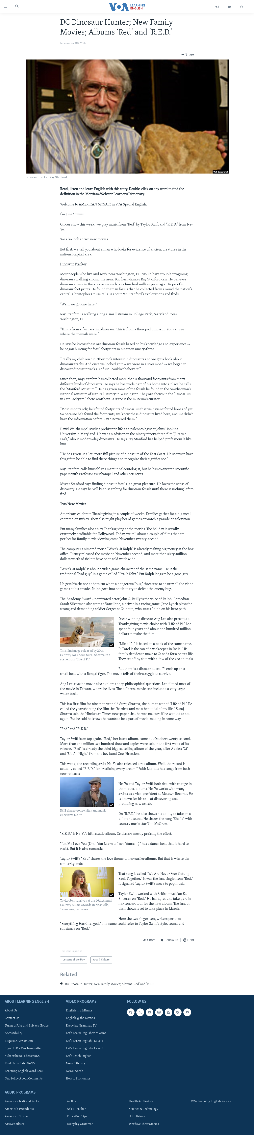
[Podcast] (178, 1012)
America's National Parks (22, 1101)
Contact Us (12, 1018)
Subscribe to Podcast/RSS (22, 1056)
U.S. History (137, 1116)
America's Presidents (19, 1109)
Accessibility (13, 1033)
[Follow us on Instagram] (159, 1012)
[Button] (187, 54)
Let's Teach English (78, 1056)
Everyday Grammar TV (81, 1025)
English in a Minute (79, 1010)
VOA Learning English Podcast (211, 1101)
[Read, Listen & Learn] (241, 7)
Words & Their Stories (144, 1124)
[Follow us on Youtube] (149, 1012)
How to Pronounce (78, 1078)
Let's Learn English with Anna (86, 1033)
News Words (74, 1071)
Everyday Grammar (80, 1124)
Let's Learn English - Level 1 (84, 1041)
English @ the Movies (80, 1018)
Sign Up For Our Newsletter (23, 1048)
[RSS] (168, 1012)
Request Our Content (19, 1041)
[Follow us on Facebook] (131, 1012)
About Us (11, 1010)
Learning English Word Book (24, 1071)
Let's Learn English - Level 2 (85, 1048)
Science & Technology (143, 1109)
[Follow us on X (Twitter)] (140, 1012)
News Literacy (76, 1063)
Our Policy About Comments (24, 1078)
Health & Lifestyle (141, 1101)
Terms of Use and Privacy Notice (27, 1025)
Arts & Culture (15, 1124)
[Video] (229, 7)
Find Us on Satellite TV (20, 1063)
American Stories (17, 1116)
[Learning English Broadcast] (217, 7)
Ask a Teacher (76, 1109)
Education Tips (77, 1116)
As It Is (71, 1101)
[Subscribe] (187, 1012)
